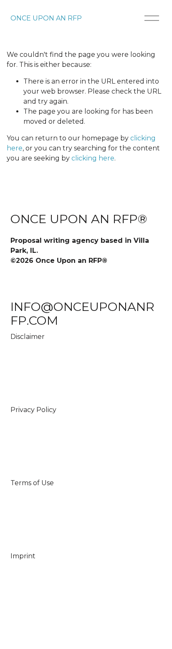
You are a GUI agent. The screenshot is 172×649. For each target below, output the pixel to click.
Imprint (22, 556)
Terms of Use (32, 483)
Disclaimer (27, 337)
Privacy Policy (33, 410)
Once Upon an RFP (46, 18)
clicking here (92, 158)
